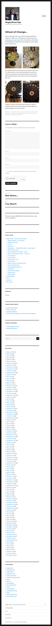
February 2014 (10, 551)
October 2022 (10, 438)
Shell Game (11, 268)
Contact (7, 295)
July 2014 (9, 542)
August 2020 (10, 487)
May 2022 (9, 448)
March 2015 (10, 532)
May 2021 (9, 470)
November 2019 (11, 504)
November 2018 (11, 527)
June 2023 (9, 423)
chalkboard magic (21, 113)
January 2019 (10, 523)
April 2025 (9, 382)
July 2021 (9, 466)
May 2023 (9, 425)
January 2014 (10, 553)
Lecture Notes (11, 257)
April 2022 (9, 449)
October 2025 (10, 370)
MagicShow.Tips (13, 22)
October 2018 (10, 528)
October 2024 (10, 393)
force (27, 113)
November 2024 (11, 391)
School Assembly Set (13, 265)
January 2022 (10, 455)
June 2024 (9, 401)
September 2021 (11, 463)
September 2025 (11, 372)
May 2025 (9, 380)
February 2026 (10, 363)
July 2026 (9, 354)
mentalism (13, 114)
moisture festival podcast (13, 577)
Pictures (29, 111)
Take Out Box (11, 272)
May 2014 (9, 545)
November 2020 (11, 481)
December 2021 (11, 457)
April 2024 (9, 404)
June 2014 (9, 544)
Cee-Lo (10, 244)
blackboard (14, 113)
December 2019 (11, 502)
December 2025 (11, 367)
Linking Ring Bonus (12, 328)
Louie (8, 111)
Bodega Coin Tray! (13, 242)
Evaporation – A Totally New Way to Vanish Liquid (21, 248)
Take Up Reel (11, 274)
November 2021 (11, 459)
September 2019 (11, 508)
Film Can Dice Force (13, 250)
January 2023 (10, 433)
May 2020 (9, 493)
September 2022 (11, 440)
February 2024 (10, 408)
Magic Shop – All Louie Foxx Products (17, 238)
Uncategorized (10, 588)
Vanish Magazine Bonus (13, 326)
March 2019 (10, 519)
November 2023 (11, 414)
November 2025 (11, 369)
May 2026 (9, 357)
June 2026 (9, 355)
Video (8, 592)
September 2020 (11, 485)
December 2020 (11, 480)
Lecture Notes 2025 (13, 259)
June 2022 (9, 446)
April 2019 (9, 517)
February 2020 (10, 498)
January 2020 (10, 500)
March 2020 (10, 496)
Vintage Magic (10, 276)
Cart (8, 278)
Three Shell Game (11, 309)
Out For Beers (11, 261)
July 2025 (9, 376)
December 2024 (11, 389)
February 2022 (10, 453)
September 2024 (11, 395)
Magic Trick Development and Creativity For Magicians (21, 313)
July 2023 (9, 421)
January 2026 (10, 365)
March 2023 (10, 429)
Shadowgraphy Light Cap (14, 267)
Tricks (33, 111)
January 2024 (10, 410)
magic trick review (11, 575)
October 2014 (10, 538)
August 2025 (10, 374)
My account (10, 282)
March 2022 (10, 451)
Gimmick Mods (11, 570)
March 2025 (10, 384)
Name (7, 151)
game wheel (31, 113)
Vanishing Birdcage (12, 311)
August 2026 (10, 352)
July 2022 (9, 444)
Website (7, 164)
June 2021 (9, 468)
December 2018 (11, 525)
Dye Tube (10, 246)
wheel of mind (19, 114)
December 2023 (11, 412)
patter (8, 579)
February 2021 (10, 476)
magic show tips (23, 111)
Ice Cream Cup (12, 255)
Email (7, 157)
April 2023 (9, 427)
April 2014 (9, 547)
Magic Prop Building (12, 308)
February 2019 (10, 521)
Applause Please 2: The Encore (16, 240)
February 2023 (10, 431)
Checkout (9, 280)
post (20, 36)
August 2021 (10, 465)
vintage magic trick (12, 594)
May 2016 (9, 530)
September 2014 (11, 540)
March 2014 (10, 549)
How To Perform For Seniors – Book (17, 252)
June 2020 (9, 491)
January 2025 (10, 387)
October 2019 (10, 506)
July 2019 (9, 512)
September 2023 (11, 417)
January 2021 (10, 478)
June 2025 (9, 378)
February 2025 (10, 385)
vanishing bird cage (12, 590)
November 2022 (11, 436)
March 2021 (10, 474)
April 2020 (9, 495)
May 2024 (9, 402)
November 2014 (11, 536)
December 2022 (11, 434)
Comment (8, 131)
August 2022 (10, 442)
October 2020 (10, 483)
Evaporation (10, 568)
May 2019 (9, 515)
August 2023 (10, 419)
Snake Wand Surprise (13, 270)
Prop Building (10, 583)
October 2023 (10, 416)
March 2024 (10, 406)
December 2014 (11, 534)
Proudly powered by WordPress (20, 622)
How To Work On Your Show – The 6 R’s (19, 253)
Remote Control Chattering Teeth (17, 263)
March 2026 (10, 361)
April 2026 (9, 359)
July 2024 (9, 399)
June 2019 (9, 513)
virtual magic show (12, 596)
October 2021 (10, 461)
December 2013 (11, 555)
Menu (44, 16)
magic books (10, 572)
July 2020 (9, 489)
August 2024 (10, 397)
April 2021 (9, 472)
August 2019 (10, 510)
